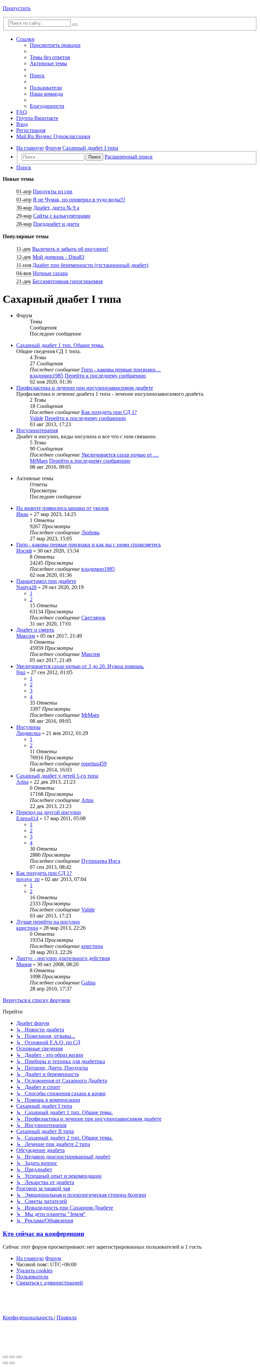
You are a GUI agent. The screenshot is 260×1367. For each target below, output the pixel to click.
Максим (25, 636)
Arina (22, 782)
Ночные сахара (50, 273)
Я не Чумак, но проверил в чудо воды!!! (79, 199)
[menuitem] (50, 57)
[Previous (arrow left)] (5, 1363)
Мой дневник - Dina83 (58, 257)
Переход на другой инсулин (48, 812)
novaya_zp (28, 879)
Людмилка (28, 733)
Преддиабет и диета (56, 224)
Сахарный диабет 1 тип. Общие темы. (60, 345)
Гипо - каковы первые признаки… (121, 369)
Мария (23, 964)
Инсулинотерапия (37, 430)
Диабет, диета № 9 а (56, 208)
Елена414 (27, 818)
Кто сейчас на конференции (43, 1233)
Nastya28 (26, 587)
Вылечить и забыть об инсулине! (70, 249)
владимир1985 (46, 376)
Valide (36, 418)
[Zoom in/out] (19, 1357)
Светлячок (93, 617)
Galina (88, 982)
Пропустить (16, 8)
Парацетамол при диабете (46, 581)
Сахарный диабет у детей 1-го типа (57, 776)
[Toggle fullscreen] (12, 1357)
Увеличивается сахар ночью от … (120, 455)
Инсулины (28, 727)
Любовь (90, 532)
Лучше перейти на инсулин (48, 922)
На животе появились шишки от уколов (62, 508)
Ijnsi (20, 672)
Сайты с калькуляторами (61, 216)
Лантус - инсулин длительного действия (63, 958)
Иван (22, 514)
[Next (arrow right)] (12, 1363)
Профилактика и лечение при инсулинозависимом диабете (84, 388)
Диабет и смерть (35, 630)
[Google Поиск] (75, 25)
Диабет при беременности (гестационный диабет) (90, 265)
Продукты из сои (52, 191)
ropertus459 (94, 763)
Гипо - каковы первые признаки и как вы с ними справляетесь (88, 544)
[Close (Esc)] (5, 1357)
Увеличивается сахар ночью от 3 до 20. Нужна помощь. (80, 666)
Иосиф (24, 551)
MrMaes (39, 461)
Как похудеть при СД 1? (109, 412)
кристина (27, 928)
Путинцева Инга (100, 861)
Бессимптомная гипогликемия (67, 281)
